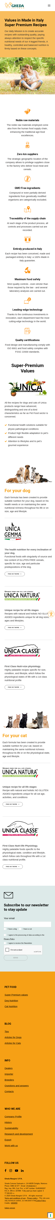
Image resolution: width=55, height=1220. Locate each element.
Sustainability (11, 1128)
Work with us (11, 1145)
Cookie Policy (41, 1201)
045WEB (14, 1203)
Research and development (19, 1134)
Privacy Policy (9, 939)
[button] (49, 5)
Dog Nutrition (11, 1000)
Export (8, 1140)
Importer (9, 1074)
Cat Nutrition (11, 1006)
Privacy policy (32, 1198)
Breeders (9, 1080)
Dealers (9, 1068)
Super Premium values (16, 995)
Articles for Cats (13, 1043)
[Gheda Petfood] (14, 5)
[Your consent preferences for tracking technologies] (50, 1215)
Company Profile (13, 1116)
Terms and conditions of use (15, 1198)
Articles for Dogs (13, 1037)
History (8, 1122)
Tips (7, 1031)
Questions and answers (17, 1085)
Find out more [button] (13, 574)
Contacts (9, 1091)
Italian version (10, 1208)
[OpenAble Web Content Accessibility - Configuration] (51, 614)
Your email (9, 918)
